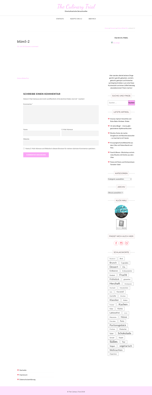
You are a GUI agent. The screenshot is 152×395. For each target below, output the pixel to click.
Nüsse (124, 317)
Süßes (114, 341)
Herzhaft (115, 283)
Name (25, 129)
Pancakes (113, 321)
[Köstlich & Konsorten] (121, 206)
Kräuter (112, 305)
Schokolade (124, 333)
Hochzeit (112, 288)
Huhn (111, 292)
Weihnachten (116, 350)
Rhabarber (123, 329)
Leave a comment (32, 46)
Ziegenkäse (113, 354)
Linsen (125, 313)
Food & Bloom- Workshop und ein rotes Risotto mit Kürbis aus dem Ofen (122, 154)
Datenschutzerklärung (27, 379)
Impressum (23, 375)
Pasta (122, 321)
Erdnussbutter (127, 271)
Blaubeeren (112, 258)
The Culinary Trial (76, 6)
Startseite (60, 19)
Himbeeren (128, 284)
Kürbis (120, 309)
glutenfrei (127, 279)
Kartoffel (113, 296)
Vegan (112, 346)
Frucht (123, 274)
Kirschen (123, 296)
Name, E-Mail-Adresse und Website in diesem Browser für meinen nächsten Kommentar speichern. (60, 148)
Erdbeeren (114, 271)
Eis (124, 267)
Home (107, 28)
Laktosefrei (115, 312)
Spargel (112, 337)
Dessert (114, 266)
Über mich (92, 19)
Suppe (121, 337)
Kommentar (28, 104)
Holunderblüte (124, 288)
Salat (111, 333)
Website (26, 139)
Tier (123, 342)
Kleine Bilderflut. (122, 28)
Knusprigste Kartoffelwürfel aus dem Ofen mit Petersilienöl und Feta (121, 145)
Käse (111, 309)
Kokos (125, 300)
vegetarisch (125, 345)
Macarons (113, 317)
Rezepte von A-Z (76, 19)
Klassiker (114, 300)
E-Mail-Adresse (67, 129)
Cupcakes (124, 263)
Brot (121, 258)
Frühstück (114, 279)
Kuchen (123, 304)
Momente (113, 28)
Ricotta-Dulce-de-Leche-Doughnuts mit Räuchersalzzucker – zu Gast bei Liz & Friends (122, 135)
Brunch (113, 262)
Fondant (112, 275)
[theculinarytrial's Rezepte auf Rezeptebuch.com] (121, 220)
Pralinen (112, 329)
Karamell (120, 292)
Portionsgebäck (118, 325)
